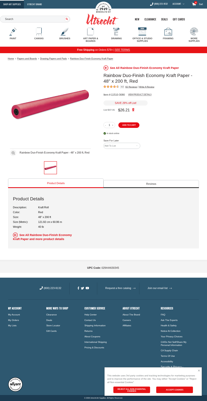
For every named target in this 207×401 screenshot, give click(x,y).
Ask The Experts (169, 320)
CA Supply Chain (169, 350)
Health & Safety (169, 325)
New (137, 19)
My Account (14, 314)
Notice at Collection (170, 331)
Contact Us (90, 320)
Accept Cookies (174, 390)
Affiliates (127, 325)
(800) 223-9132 (161, 4)
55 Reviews (131, 87)
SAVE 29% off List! (125, 103)
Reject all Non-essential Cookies (132, 390)
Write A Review (146, 87)
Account (177, 4)
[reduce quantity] (106, 125)
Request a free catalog (118, 288)
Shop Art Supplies (12, 4)
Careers (127, 320)
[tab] (56, 183)
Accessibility (167, 361)
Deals (164, 19)
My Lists (12, 325)
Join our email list (157, 288)
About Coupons (92, 336)
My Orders (13, 320)
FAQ (163, 314)
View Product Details (140, 94)
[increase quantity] (113, 125)
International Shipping (95, 342)
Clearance (150, 19)
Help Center (90, 314)
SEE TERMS (122, 49)
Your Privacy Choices (171, 336)
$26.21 (124, 110)
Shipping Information (95, 325)
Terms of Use (168, 356)
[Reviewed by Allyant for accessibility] (15, 390)
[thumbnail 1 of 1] (50, 167)
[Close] (199, 371)
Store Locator (53, 325)
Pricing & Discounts (94, 347)
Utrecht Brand (34, 4)
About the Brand (131, 314)
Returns (88, 331)
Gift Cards (179, 19)
